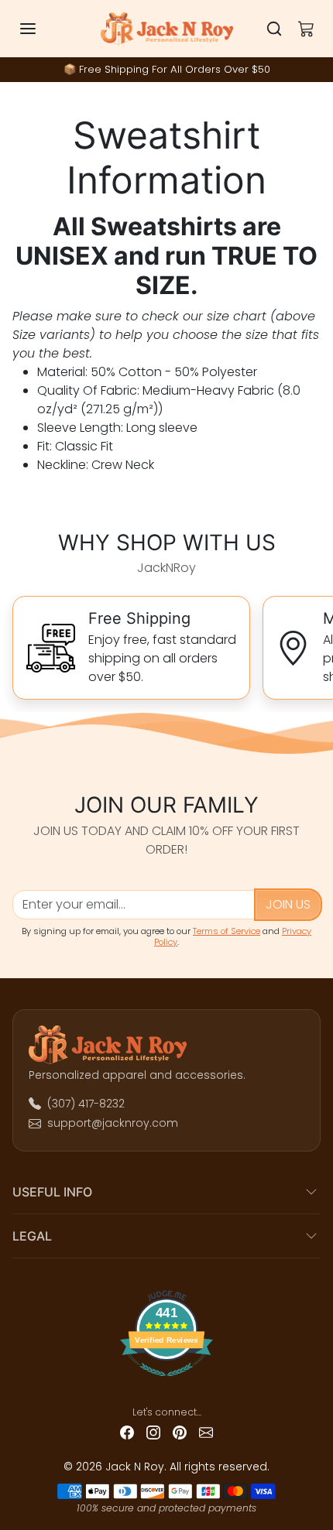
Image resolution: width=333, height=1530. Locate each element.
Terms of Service (226, 931)
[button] (43, 28)
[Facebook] (127, 1432)
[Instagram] (153, 1432)
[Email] (206, 1432)
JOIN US (288, 904)
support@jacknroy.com (112, 1123)
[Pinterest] (179, 1432)
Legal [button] (32, 1236)
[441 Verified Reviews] (166, 1382)
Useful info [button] (52, 1192)
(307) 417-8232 (86, 1103)
